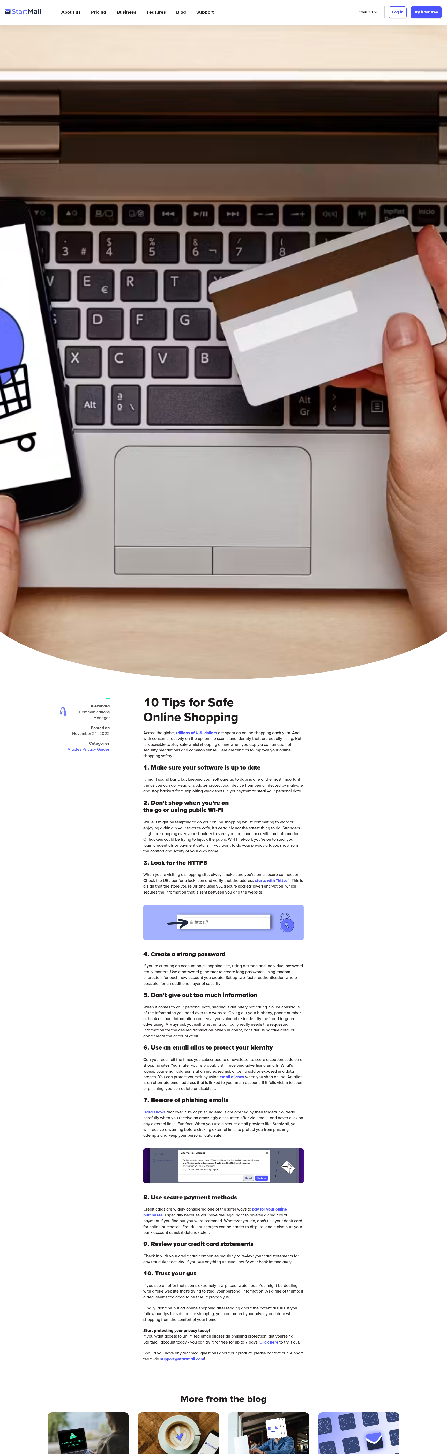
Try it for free (426, 12)
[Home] (23, 12)
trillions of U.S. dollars (196, 732)
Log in (397, 12)
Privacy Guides (96, 749)
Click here (268, 1342)
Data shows (154, 1112)
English (366, 12)
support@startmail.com (182, 1358)
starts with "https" (272, 880)
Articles (74, 749)
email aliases (232, 1076)
